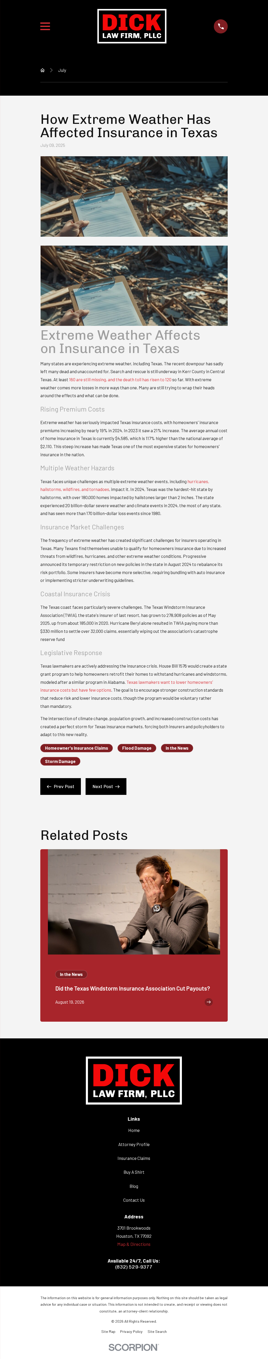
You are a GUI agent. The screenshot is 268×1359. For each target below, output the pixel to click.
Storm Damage (60, 761)
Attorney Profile (134, 1144)
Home (134, 1130)
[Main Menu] (45, 26)
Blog (134, 1186)
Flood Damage (137, 747)
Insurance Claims (134, 1158)
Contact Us (134, 1199)
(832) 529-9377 (134, 1266)
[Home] (132, 26)
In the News (177, 747)
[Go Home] (42, 70)
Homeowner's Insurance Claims (76, 747)
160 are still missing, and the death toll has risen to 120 (120, 379)
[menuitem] (108, 1331)
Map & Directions (133, 1244)
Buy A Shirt (134, 1172)
